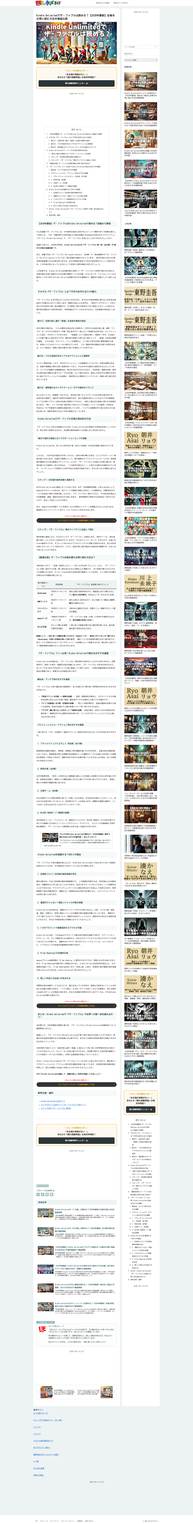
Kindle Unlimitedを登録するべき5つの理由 (64, 189)
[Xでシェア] (38, 1194)
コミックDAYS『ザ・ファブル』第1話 (56, 1108)
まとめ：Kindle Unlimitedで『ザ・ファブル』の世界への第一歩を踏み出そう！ (140, 1274)
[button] (51, 1194)
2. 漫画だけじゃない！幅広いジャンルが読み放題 (69, 196)
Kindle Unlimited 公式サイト (53, 1101)
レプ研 (36, 1461)
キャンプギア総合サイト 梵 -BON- (47, 1420)
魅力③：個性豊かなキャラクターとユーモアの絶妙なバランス (73, 147)
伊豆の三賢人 (38, 1475)
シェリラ (37, 1427)
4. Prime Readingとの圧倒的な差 (63, 202)
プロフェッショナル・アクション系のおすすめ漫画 (69, 173)
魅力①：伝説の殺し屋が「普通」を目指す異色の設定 (70, 140)
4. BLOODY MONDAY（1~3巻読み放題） (64, 186)
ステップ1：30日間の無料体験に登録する (66, 157)
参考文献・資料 (54, 215)
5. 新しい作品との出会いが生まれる (64, 206)
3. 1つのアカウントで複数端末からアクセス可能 (68, 199)
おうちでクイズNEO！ (42, 1448)
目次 (73, 129)
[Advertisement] (76, 109)
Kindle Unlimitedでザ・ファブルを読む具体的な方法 (68, 150)
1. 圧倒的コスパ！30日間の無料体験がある (66, 193)
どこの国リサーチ (40, 1413)
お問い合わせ (89, 1521)
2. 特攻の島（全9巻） (59, 180)
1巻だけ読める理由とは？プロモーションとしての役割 (70, 154)
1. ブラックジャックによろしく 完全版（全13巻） (69, 176)
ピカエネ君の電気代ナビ (43, 1441)
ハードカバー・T (56, 1326)
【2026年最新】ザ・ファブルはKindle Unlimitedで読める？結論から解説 (75, 134)
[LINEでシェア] (47, 1194)
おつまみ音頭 (38, 1468)
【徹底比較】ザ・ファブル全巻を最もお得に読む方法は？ (70, 163)
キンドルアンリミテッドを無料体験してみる (77, 520)
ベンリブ (37, 1434)
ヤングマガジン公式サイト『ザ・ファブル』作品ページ (63, 1105)
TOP (36, 1521)
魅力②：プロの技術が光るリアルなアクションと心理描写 (72, 144)
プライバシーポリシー (68, 1521)
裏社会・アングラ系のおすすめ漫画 (64, 170)
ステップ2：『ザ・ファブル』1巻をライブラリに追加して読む (73, 160)
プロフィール (44, 1521)
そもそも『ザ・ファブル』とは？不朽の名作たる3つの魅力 (70, 137)
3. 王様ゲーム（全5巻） (60, 183)
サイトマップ (54, 1521)
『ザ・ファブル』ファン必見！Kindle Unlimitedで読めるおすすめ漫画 (74, 166)
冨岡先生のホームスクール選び (46, 1454)
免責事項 (80, 1521)
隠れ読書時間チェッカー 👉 (76, 83)
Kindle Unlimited (43, 1185)
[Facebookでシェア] (42, 1194)
